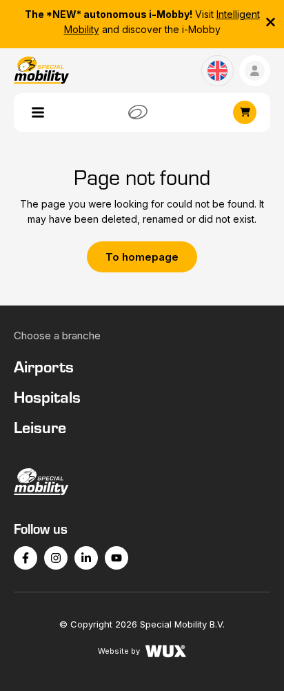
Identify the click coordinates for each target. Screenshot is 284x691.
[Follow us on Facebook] (25, 558)
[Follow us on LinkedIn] (86, 558)
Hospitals (47, 396)
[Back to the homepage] (142, 481)
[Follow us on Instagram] (56, 558)
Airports (44, 366)
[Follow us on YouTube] (116, 558)
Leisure (40, 427)
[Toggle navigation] (38, 112)
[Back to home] (41, 70)
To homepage (142, 256)
